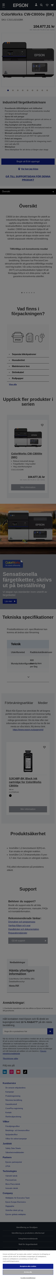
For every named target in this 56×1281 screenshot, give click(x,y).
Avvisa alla (28, 1272)
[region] (28, 1265)
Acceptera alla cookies (28, 1266)
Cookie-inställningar (28, 1278)
